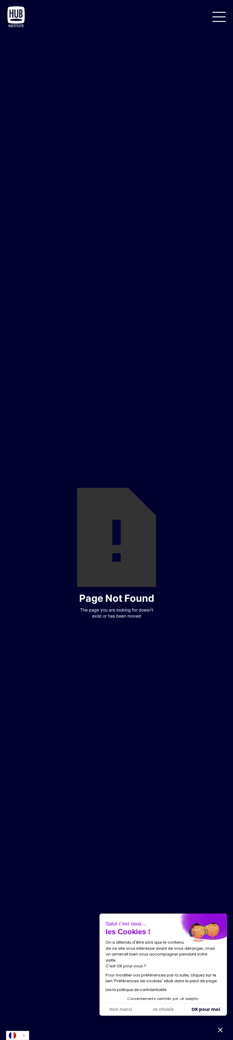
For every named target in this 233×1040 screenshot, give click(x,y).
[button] (219, 17)
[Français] (17, 1035)
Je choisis (163, 1009)
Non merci (121, 1009)
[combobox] (17, 1035)
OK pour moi (205, 1009)
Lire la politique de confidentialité (136, 989)
